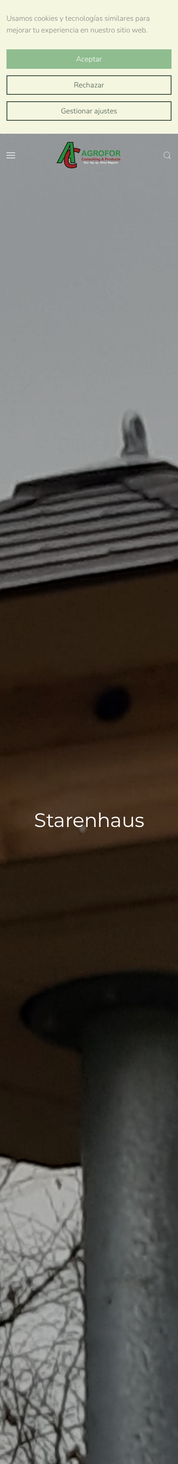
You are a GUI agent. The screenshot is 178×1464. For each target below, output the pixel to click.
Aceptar (89, 59)
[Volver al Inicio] (89, 155)
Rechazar (89, 85)
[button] (10, 155)
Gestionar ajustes (89, 111)
